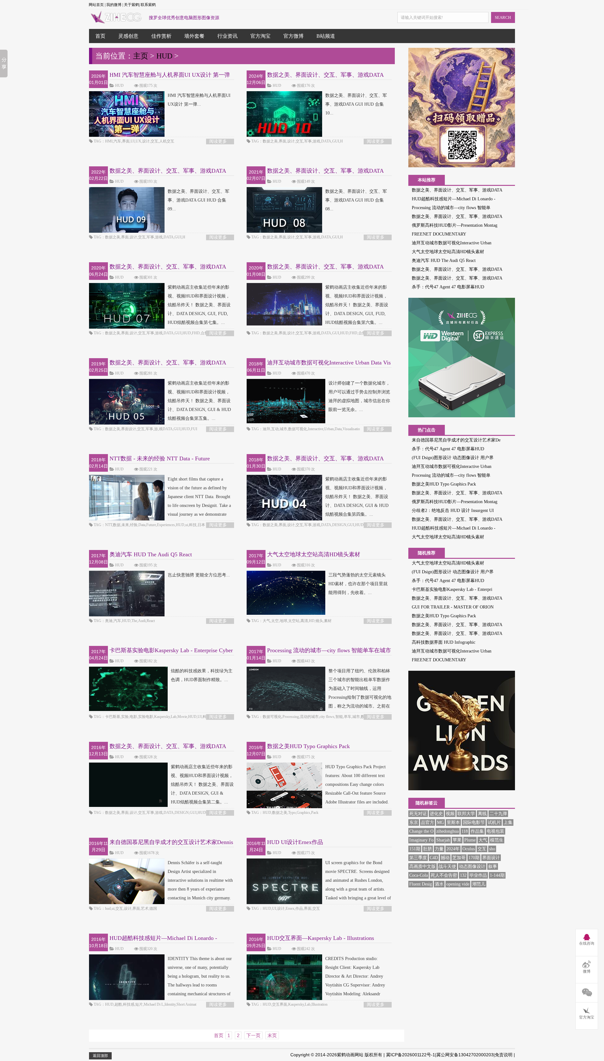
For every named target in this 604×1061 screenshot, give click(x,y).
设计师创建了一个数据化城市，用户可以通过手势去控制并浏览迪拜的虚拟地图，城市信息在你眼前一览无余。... (359, 396)
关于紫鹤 (131, 5)
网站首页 (96, 5)
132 (463, 875)
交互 (482, 849)
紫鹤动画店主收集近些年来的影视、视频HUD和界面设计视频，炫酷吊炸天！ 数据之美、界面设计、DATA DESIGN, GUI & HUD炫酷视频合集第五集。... (199, 401)
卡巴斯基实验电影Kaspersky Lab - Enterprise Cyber (171, 650)
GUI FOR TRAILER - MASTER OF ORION (453, 607)
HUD (164, 56)
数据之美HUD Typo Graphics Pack (308, 746)
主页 (140, 56)
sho (492, 849)
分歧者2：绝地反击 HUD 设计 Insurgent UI (453, 510)
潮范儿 (478, 884)
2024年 (453, 849)
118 (464, 831)
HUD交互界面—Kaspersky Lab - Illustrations (320, 938)
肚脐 (427, 849)
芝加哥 (459, 857)
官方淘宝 (260, 36)
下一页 (253, 1035)
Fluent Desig (420, 884)
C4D (434, 857)
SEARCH (503, 17)
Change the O (421, 831)
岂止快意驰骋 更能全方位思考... (199, 575)
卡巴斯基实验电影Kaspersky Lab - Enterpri (452, 589)
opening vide (457, 884)
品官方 (427, 822)
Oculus (468, 849)
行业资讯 (227, 36)
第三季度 (418, 857)
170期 (473, 857)
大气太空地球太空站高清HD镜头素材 (313, 554)
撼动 (445, 857)
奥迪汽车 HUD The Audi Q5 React (150, 554)
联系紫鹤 (148, 5)
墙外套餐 (194, 36)
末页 (272, 1035)
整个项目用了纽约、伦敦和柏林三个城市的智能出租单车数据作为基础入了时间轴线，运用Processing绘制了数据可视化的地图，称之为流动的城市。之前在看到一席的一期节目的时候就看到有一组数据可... (319, 697)
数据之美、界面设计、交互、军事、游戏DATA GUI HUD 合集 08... (356, 200)
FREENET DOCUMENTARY (439, 234)
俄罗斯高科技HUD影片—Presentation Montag (454, 225)
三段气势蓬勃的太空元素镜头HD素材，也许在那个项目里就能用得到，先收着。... (358, 584)
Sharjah (443, 840)
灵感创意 (128, 36)
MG (440, 822)
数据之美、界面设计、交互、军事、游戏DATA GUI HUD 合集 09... (198, 200)
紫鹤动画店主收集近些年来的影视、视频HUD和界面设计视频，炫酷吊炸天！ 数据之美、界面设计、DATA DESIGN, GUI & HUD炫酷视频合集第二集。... (202, 784)
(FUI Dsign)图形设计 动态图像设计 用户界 (453, 457)
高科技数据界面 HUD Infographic (443, 642)
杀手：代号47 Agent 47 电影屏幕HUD (448, 287)
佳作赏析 (161, 36)
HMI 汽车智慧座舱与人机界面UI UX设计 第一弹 (169, 75)
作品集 (477, 831)
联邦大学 (466, 813)
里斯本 (453, 822)
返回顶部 (100, 1055)
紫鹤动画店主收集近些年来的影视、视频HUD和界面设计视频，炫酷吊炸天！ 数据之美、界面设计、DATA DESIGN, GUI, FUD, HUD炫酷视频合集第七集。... (199, 305)
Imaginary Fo (421, 840)
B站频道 (325, 36)
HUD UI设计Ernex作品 (295, 842)
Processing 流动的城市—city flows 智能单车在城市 (329, 650)
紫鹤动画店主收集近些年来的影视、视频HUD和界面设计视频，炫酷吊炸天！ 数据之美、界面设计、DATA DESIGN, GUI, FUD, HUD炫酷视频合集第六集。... (356, 305)
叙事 (492, 866)
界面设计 (491, 857)
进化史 (436, 813)
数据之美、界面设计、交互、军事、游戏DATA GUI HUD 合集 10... (356, 104)
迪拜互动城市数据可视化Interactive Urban (451, 243)
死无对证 (418, 813)
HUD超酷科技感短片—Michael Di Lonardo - (453, 199)
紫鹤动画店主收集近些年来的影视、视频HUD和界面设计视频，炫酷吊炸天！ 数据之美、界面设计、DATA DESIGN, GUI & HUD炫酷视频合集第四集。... (357, 497)
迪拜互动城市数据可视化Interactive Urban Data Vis (329, 362)
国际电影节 (474, 822)
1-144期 (497, 875)
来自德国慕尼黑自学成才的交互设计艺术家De (456, 440)
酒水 (439, 884)
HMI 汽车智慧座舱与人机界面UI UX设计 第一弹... (199, 100)
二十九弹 (498, 813)
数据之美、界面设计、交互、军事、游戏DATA (457, 190)
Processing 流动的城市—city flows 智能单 (451, 207)
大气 (482, 840)
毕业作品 (478, 875)
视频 (450, 813)
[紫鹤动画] (115, 20)
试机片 (494, 822)
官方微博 (293, 36)
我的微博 (113, 5)
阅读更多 (218, 141)
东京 (413, 822)
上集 (508, 822)
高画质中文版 (422, 866)
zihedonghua (447, 831)
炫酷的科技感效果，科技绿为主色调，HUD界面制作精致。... (201, 675)
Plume (470, 840)
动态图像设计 (472, 866)
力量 (439, 849)
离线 (482, 813)
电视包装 (495, 831)
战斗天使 (447, 866)
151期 (414, 849)
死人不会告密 (444, 875)
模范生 (496, 840)
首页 (100, 36)
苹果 (457, 840)
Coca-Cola (418, 875)
